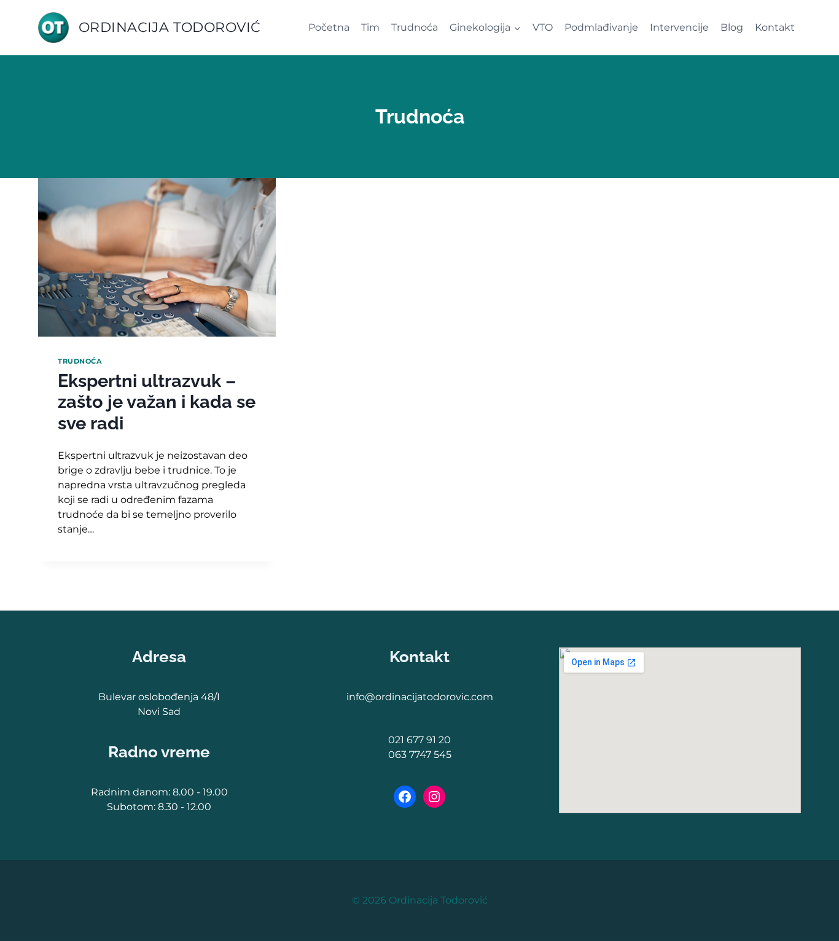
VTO (543, 27)
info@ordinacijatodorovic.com (419, 697)
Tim (370, 27)
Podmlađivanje (601, 27)
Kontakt (775, 27)
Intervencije (679, 27)
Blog (731, 27)
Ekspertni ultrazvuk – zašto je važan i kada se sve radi (157, 402)
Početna (328, 27)
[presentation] (157, 257)
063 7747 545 (419, 754)
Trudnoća (414, 27)
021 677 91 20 (419, 740)
